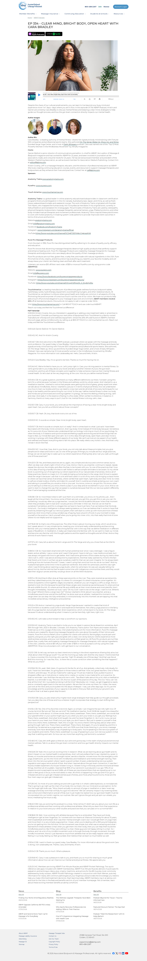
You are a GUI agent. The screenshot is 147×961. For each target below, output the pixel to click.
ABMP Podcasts (39, 17)
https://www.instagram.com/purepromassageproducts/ (60, 280)
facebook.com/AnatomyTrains (49, 227)
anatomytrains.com (43, 220)
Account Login (121, 7)
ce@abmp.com (93, 170)
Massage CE (23, 942)
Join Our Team (54, 939)
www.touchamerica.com (52, 192)
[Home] (38, 5)
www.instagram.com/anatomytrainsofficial (55, 230)
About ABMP (23, 933)
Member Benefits (27, 14)
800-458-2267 (90, 7)
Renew (106, 7)
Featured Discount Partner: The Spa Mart (109, 907)
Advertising (22, 939)
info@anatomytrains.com (44, 224)
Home (30, 17)
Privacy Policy (53, 944)
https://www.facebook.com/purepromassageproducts (59, 276)
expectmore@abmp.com (90, 942)
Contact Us (52, 936)
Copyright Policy (54, 942)
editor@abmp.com (38, 162)
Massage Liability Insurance (28, 936)
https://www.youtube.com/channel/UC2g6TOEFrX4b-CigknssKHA (63, 233)
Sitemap (21, 944)
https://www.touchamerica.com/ (46, 304)
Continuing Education (74, 14)
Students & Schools (98, 14)
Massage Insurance (49, 14)
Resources (118, 14)
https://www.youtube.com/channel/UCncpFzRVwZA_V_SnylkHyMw (64, 283)
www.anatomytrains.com (53, 179)
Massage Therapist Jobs (57, 933)
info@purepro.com (41, 273)
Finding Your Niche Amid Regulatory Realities (36, 898)
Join (100, 7)
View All (21, 894)
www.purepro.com (44, 186)
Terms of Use (53, 947)
